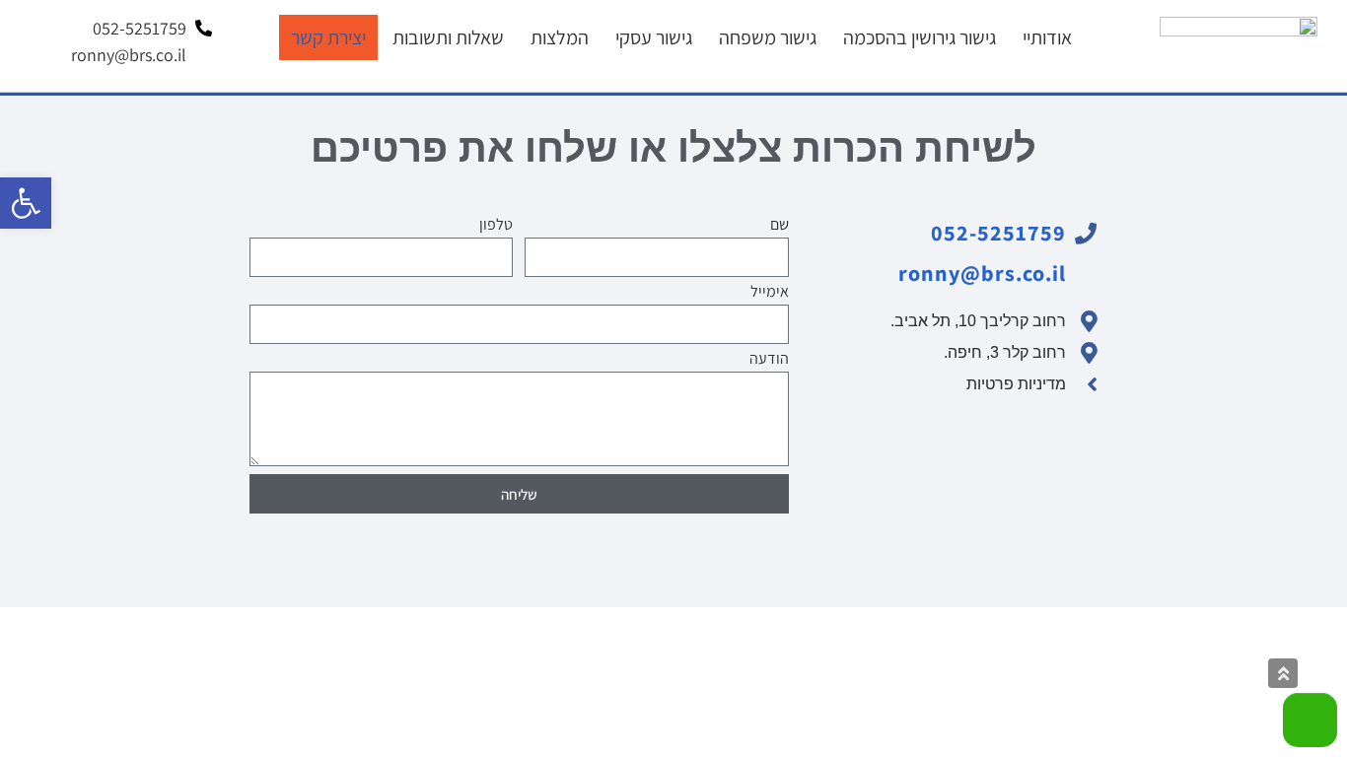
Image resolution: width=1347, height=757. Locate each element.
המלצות (560, 37)
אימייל (769, 293)
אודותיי (1047, 37)
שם (779, 226)
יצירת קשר (328, 37)
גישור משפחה (767, 37)
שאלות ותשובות (448, 37)
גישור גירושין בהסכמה (919, 37)
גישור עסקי (653, 37)
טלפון (496, 226)
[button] (25, 203)
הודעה (769, 360)
